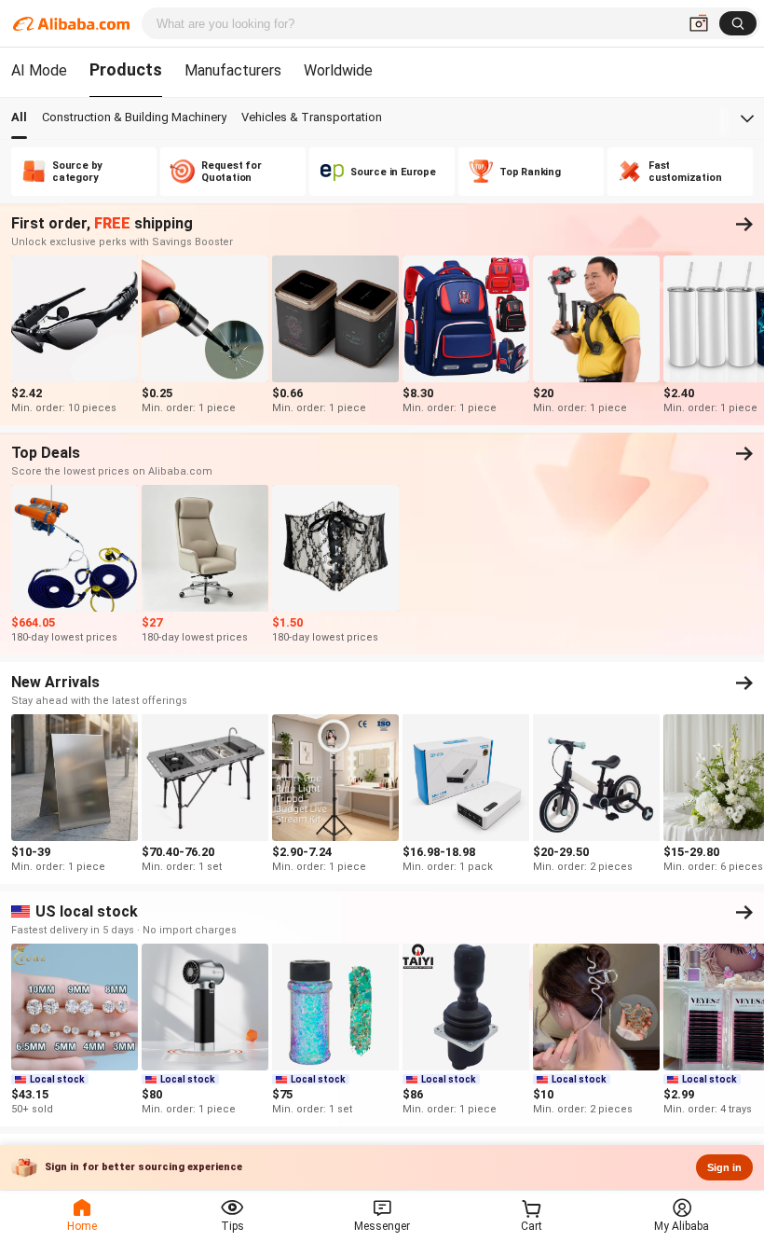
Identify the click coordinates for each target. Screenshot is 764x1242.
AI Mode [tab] (39, 70)
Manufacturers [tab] (232, 70)
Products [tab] (125, 69)
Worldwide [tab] (338, 70)
